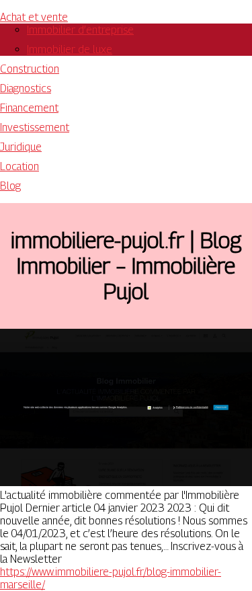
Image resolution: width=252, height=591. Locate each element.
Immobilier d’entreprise (80, 30)
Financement (29, 108)
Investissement (34, 127)
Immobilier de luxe (69, 49)
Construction (29, 69)
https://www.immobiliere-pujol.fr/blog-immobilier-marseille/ (110, 578)
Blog (10, 186)
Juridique (21, 147)
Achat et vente (34, 17)
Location (19, 166)
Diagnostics (25, 88)
